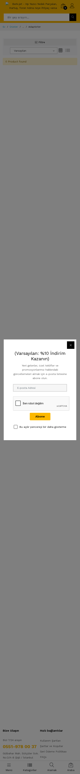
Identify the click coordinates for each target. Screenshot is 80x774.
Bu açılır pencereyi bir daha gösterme (42, 426)
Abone (40, 416)
